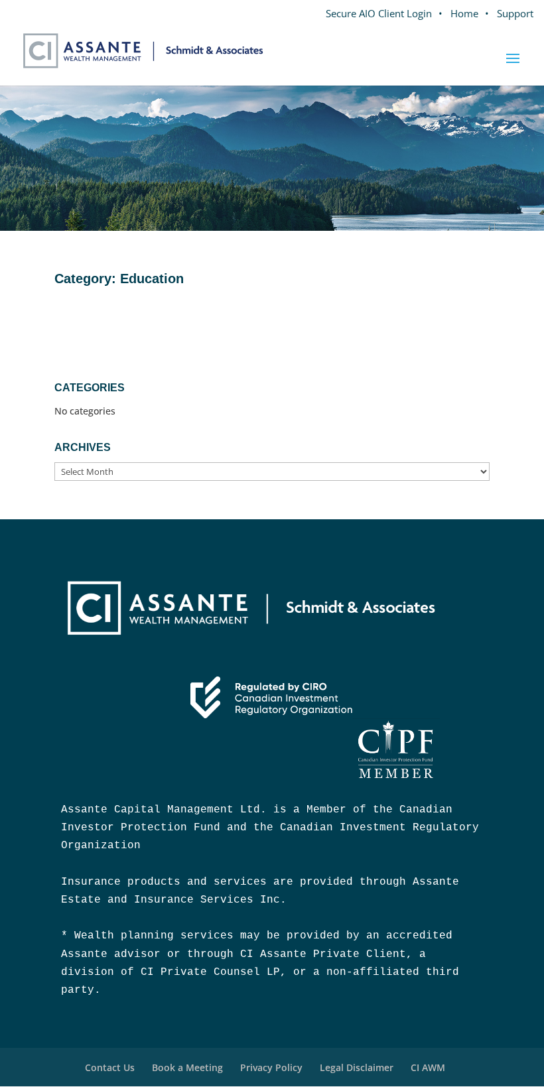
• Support (509, 13)
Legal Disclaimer (356, 1067)
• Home (458, 13)
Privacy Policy (271, 1067)
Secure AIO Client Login (379, 13)
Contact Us (110, 1067)
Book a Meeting (187, 1067)
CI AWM (428, 1067)
